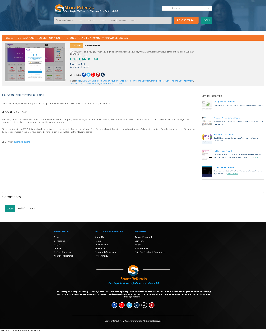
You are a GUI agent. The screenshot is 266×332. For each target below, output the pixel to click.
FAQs (132, 20)
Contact (122, 20)
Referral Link (101, 248)
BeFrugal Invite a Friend (224, 134)
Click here (76, 45)
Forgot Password (143, 237)
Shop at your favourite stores (117, 81)
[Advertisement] (230, 62)
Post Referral (141, 248)
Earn (84, 81)
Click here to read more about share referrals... (22, 330)
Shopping (84, 67)
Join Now (139, 241)
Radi (83, 64)
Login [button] (206, 20)
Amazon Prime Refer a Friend (227, 118)
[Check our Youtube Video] (144, 305)
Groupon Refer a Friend (224, 101)
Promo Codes (92, 83)
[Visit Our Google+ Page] (122, 305)
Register (102, 20)
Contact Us (59, 241)
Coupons (74, 83)
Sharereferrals (64, 20)
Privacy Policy (101, 256)
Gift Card (79, 59)
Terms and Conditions (105, 252)
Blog (113, 20)
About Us (90, 20)
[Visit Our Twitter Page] (129, 305)
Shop (78, 81)
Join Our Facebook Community (150, 252)
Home (80, 20)
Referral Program (62, 252)
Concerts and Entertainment (179, 81)
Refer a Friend (101, 244)
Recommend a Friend (111, 83)
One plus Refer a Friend (224, 167)
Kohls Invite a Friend (223, 151)
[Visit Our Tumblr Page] (137, 305)
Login (10, 208)
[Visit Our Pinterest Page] (151, 305)
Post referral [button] (186, 20)
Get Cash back (95, 81)
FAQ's (57, 244)
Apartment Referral (63, 256)
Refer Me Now (253, 157)
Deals (82, 83)
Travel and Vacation (141, 81)
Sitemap (58, 248)
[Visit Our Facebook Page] (114, 305)
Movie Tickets (157, 81)
